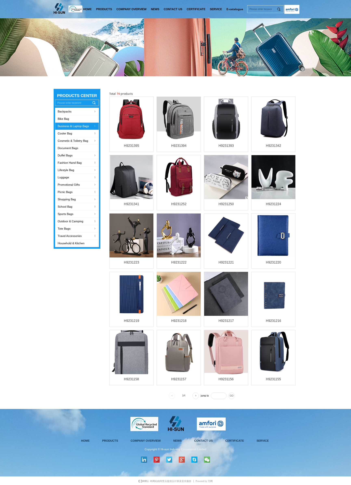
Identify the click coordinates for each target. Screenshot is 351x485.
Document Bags (68, 148)
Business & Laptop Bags (77, 126)
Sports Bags (77, 214)
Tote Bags (77, 228)
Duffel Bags (77, 155)
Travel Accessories (77, 236)
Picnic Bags (77, 192)
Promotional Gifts (77, 184)
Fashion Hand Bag (77, 162)
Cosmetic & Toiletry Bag (77, 140)
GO (231, 395)
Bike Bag (63, 118)
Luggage (77, 177)
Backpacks (77, 111)
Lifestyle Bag (77, 170)
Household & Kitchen (71, 243)
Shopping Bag (77, 199)
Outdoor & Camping (77, 221)
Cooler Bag (77, 133)
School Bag (77, 206)
